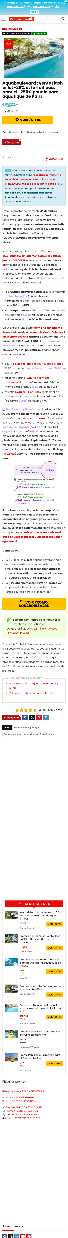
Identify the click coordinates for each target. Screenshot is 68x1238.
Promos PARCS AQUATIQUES (22, 1111)
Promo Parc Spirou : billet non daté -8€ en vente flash (40, 1056)
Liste (23, 1091)
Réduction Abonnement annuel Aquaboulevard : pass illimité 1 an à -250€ (40, 1008)
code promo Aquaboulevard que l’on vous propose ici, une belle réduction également (32, 537)
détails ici (9, 454)
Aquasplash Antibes (29, 1047)
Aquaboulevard (39, 33)
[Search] (63, 19)
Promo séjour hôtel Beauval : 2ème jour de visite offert (40, 987)
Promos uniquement (18, 1097)
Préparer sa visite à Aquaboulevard (31, 693)
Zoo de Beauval (27, 928)
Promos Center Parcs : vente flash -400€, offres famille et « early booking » (40, 939)
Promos (24, 1107)
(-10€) (28, 6)
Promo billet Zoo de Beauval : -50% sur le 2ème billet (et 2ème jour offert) (40, 915)
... (57, 6)
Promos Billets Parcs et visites (16, 33)
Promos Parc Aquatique (26, 727)
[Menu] (4, 19)
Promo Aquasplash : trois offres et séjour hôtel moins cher (40, 1033)
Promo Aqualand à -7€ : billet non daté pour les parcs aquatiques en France (40, 963)
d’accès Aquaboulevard (36, 364)
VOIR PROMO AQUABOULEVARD (34, 604)
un (36, 418)
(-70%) (60, 2)
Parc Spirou (25, 1070)
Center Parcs (26, 951)
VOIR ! (34, 11)
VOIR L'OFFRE (30, 120)
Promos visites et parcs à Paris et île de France (29, 734)
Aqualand (24, 978)
